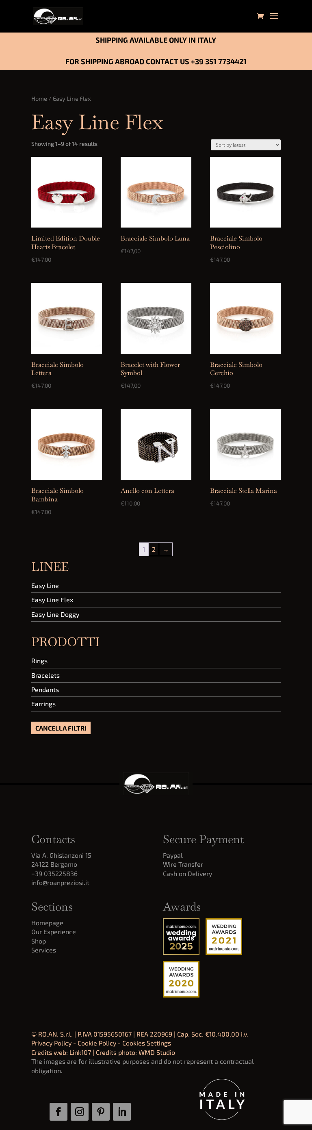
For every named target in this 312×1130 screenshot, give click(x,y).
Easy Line (45, 585)
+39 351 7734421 (219, 61)
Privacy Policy (51, 1043)
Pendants (45, 689)
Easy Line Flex (52, 599)
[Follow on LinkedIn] (122, 1112)
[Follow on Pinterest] (101, 1112)
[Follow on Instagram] (80, 1112)
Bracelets (45, 675)
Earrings (43, 703)
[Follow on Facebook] (58, 1112)
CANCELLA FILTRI (61, 728)
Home (39, 98)
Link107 (80, 1052)
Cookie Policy (97, 1043)
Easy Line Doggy (55, 614)
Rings (39, 660)
